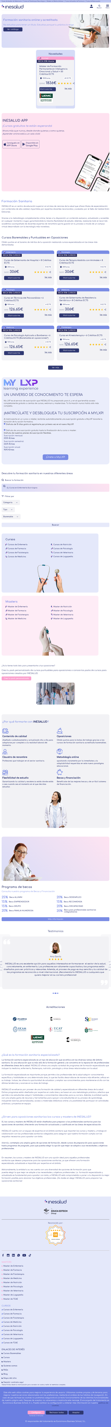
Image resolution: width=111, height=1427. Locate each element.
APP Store (13, 144)
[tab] (11, 502)
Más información (55, 919)
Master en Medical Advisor (55, 1)
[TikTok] (30, 1255)
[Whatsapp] (18, 1255)
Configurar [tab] (36, 1413)
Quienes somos (10, 1366)
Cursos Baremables (12, 1353)
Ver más (68, 89)
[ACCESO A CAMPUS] (91, 7)
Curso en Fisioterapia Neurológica (34, 1)
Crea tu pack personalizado (16, 678)
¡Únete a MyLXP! (55, 457)
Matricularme (46, 89)
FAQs (5, 1370)
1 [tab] (53, 993)
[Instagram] (8, 1255)
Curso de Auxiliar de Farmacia (75, 1)
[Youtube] (24, 1255)
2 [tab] (55, 993)
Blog (5, 1374)
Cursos (6, 1358)
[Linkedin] (13, 1255)
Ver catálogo (13, 29)
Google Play (32, 144)
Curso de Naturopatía (93, 1)
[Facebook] (3, 1255)
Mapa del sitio (10, 1378)
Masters (7, 1362)
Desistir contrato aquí (13, 1382)
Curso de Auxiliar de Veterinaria (12, 1)
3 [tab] (57, 993)
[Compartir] (73, 83)
